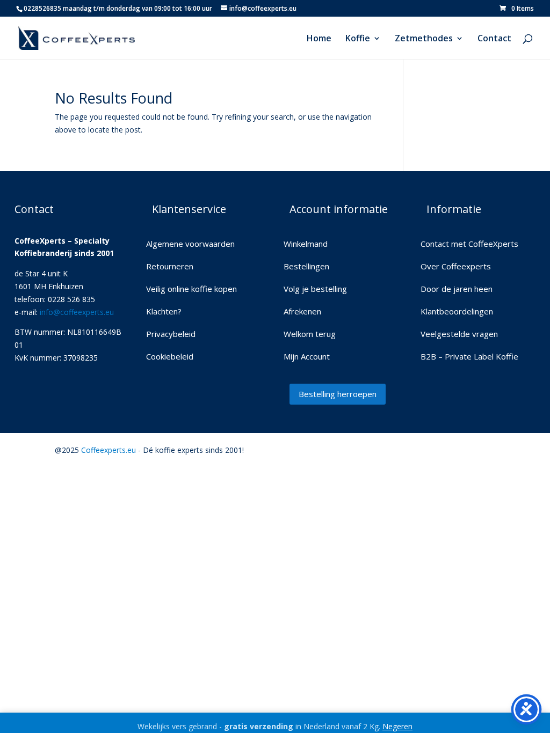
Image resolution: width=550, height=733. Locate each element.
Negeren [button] (397, 726)
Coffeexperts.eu (108, 450)
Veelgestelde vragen (459, 334)
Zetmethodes (424, 39)
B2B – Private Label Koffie (469, 357)
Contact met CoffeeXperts (469, 244)
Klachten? (164, 312)
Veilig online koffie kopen (191, 289)
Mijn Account (307, 357)
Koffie (357, 39)
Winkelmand (306, 244)
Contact (494, 39)
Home (319, 39)
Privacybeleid (171, 334)
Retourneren (169, 267)
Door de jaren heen (457, 289)
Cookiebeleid (169, 357)
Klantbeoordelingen (457, 312)
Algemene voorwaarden (190, 244)
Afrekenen (302, 312)
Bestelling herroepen (338, 394)
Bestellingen (306, 267)
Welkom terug (310, 334)
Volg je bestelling (315, 289)
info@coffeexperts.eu (77, 312)
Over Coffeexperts (456, 267)
